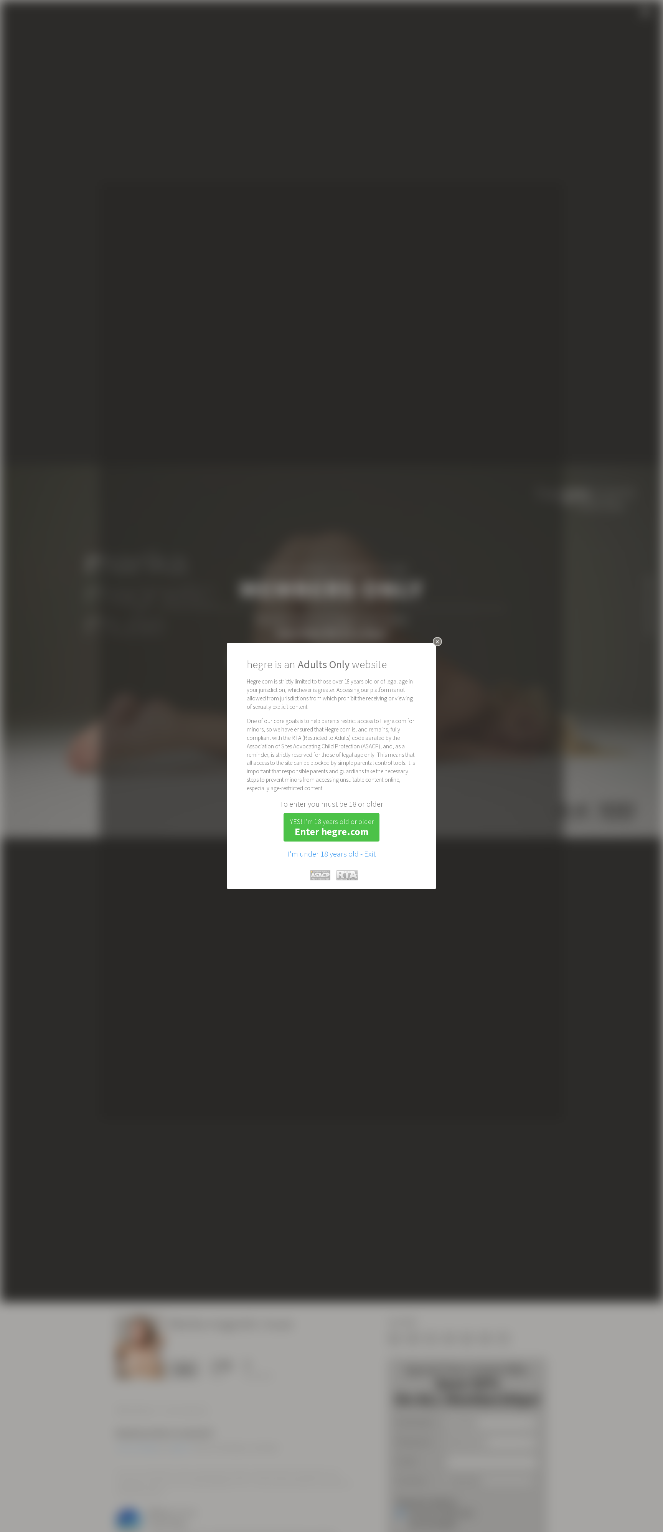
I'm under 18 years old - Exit (332, 854)
